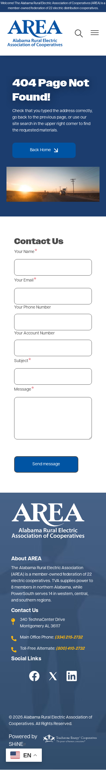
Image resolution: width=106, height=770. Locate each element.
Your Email (24, 280)
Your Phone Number (32, 307)
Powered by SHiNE (23, 740)
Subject (21, 361)
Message (22, 389)
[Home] (35, 34)
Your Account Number (34, 333)
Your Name (24, 252)
